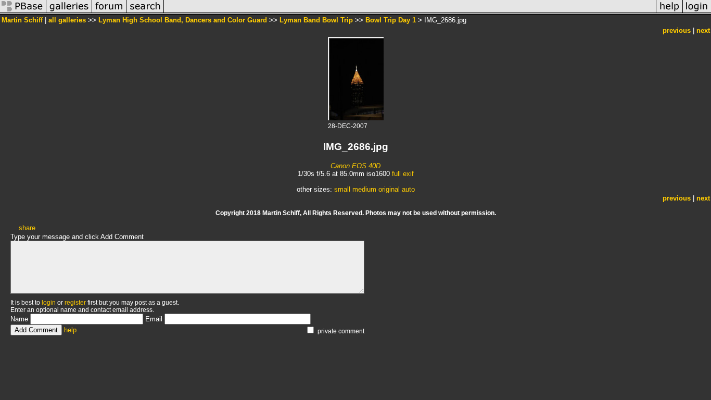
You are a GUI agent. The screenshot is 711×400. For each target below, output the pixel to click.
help (70, 330)
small (342, 189)
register (75, 302)
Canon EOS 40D (355, 166)
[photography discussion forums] (109, 12)
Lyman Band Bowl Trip (316, 20)
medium (364, 189)
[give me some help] (669, 12)
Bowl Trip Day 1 (390, 20)
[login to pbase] (697, 12)
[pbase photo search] (145, 12)
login (49, 302)
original (389, 189)
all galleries (67, 20)
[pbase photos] (23, 12)
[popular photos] (410, 12)
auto (408, 189)
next (703, 30)
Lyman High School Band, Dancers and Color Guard (182, 20)
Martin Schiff (22, 20)
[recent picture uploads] (69, 12)
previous (677, 30)
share (27, 228)
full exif (403, 174)
